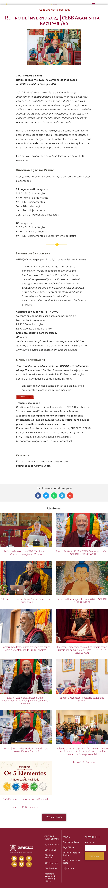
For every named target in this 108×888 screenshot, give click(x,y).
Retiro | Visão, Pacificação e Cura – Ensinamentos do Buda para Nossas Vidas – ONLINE (26, 700)
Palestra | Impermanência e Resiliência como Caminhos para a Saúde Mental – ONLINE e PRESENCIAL (82, 650)
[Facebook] (14, 858)
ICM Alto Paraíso (48, 856)
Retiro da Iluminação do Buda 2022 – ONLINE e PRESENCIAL (82, 601)
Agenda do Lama (71, 842)
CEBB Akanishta (48, 10)
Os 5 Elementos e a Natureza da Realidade (26, 799)
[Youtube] (21, 858)
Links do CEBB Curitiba (82, 762)
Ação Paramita (51, 845)
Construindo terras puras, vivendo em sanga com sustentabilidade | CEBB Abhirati (26, 648)
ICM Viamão (50, 850)
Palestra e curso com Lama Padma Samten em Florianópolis (26, 601)
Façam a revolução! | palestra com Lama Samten (82, 699)
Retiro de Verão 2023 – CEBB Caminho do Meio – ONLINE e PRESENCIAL (82, 553)
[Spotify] (21, 864)
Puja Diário (68, 848)
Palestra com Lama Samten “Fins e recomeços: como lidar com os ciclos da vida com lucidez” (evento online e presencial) (82, 751)
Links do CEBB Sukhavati (26, 807)
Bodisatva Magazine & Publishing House (50, 877)
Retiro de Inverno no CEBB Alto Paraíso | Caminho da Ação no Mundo (26, 553)
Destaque (64, 10)
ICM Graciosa (50, 869)
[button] (38, 495)
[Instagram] (29, 858)
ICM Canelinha (51, 863)
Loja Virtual (68, 868)
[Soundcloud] (14, 864)
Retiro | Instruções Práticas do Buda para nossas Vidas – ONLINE (26, 750)
